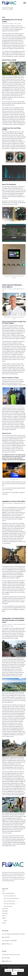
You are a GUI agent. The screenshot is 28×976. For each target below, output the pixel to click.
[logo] (11, 3)
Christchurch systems (7, 833)
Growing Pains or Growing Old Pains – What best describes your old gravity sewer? (13, 620)
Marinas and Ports (16, 288)
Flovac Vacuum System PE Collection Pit (11, 898)
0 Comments (11, 23)
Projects (21, 288)
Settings (14, 973)
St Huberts (20, 141)
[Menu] (24, 3)
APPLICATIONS (5, 908)
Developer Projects (17, 503)
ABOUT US (4, 915)
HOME (3, 891)
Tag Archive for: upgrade (7, 8)
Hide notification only (18, 970)
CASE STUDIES (4, 913)
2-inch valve (21, 131)
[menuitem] (24, 3)
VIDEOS (5, 920)
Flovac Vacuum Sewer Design (9, 903)
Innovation (15, 624)
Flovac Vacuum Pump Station (9, 901)
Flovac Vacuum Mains (8, 906)
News (16, 23)
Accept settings (8, 970)
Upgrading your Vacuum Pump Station (13, 501)
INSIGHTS (4, 917)
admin (20, 23)
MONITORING (5, 911)
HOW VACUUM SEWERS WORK (8, 893)
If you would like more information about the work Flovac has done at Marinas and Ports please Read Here (14, 483)
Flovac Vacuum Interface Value (10, 895)
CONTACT (4, 922)
